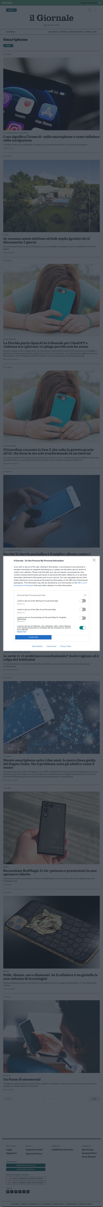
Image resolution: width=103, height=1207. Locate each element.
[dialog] (51, 603)
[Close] (95, 560)
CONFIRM (33, 637)
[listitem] (51, 595)
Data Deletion (37, 646)
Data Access (51, 646)
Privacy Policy (65, 646)
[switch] (82, 600)
